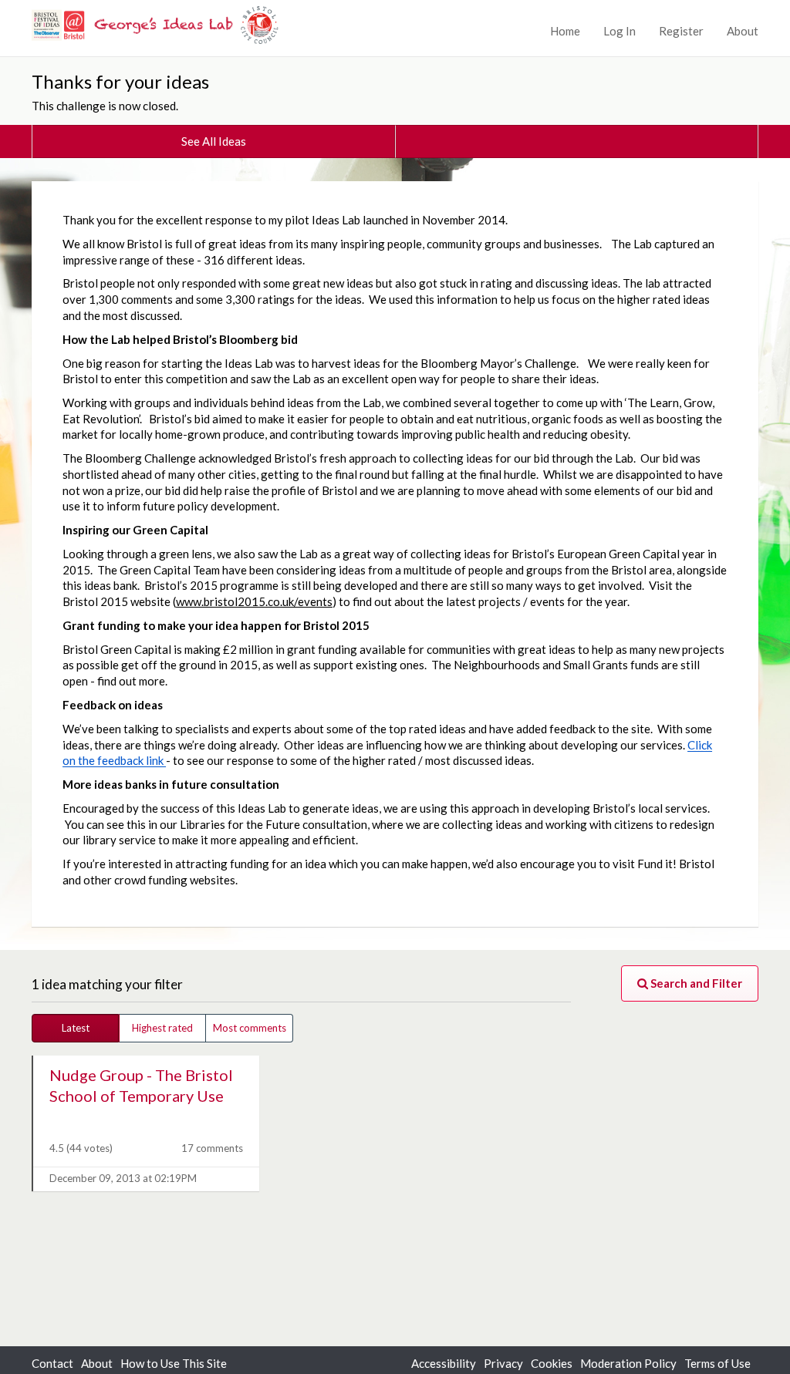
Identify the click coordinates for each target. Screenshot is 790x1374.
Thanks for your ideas (120, 81)
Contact (52, 1363)
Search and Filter (695, 983)
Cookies (551, 1363)
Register (681, 31)
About (742, 31)
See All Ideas (213, 141)
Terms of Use (717, 1363)
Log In (619, 31)
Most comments (249, 1028)
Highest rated (162, 1028)
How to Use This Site (173, 1363)
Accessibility (443, 1363)
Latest (75, 1028)
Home (565, 31)
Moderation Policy (628, 1363)
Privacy (503, 1363)
